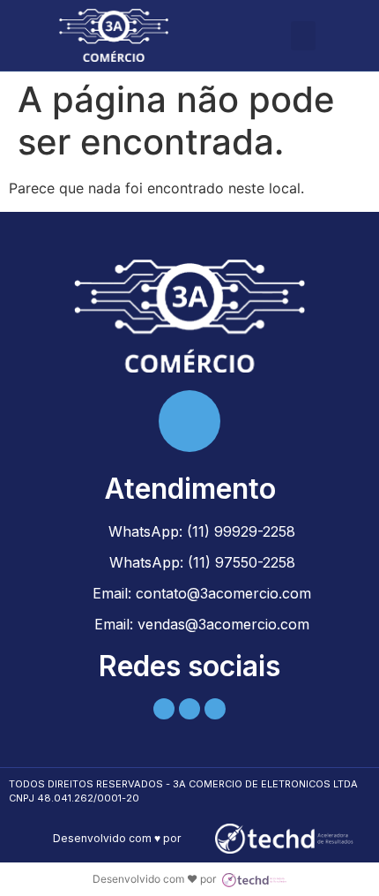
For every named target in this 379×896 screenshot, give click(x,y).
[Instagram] (215, 708)
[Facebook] (189, 708)
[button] (303, 35)
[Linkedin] (164, 708)
